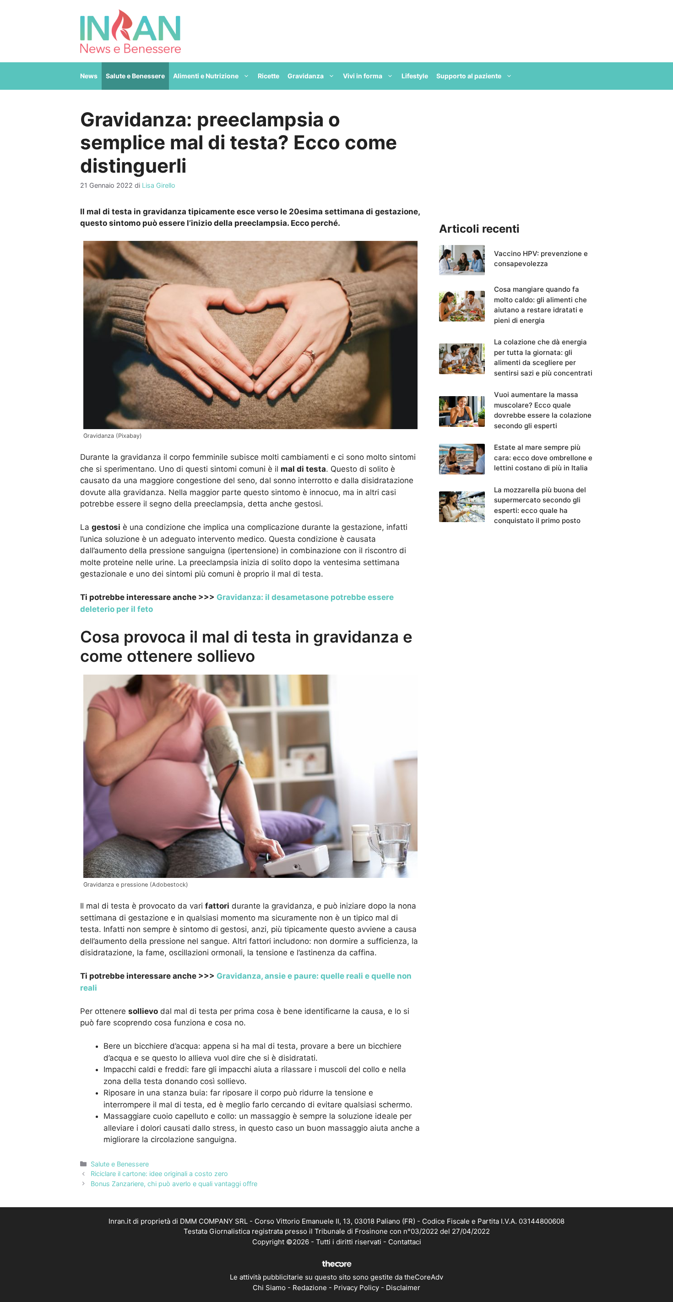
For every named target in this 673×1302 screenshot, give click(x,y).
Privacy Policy (356, 1287)
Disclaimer (403, 1287)
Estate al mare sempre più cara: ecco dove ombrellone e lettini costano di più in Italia (543, 457)
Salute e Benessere (135, 76)
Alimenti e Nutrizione (206, 76)
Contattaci (404, 1241)
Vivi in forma (362, 76)
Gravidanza (306, 76)
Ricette (268, 76)
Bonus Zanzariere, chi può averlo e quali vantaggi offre (174, 1184)
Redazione (310, 1287)
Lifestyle (415, 76)
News (89, 76)
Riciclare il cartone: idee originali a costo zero (159, 1173)
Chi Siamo (269, 1287)
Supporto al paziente (468, 76)
